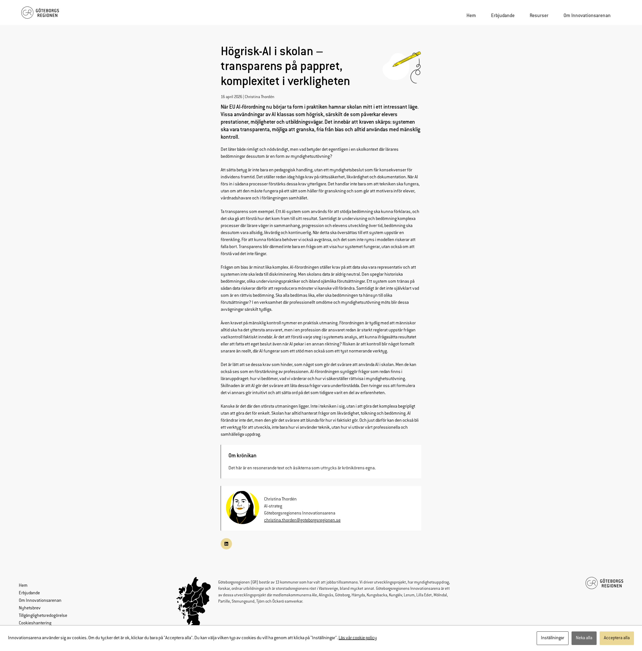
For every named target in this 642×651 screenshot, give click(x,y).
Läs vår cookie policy (358, 638)
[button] (226, 543)
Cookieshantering (35, 623)
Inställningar (552, 638)
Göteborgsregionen (234, 582)
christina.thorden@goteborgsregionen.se (302, 520)
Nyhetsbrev (30, 608)
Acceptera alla (617, 638)
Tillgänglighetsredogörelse (43, 615)
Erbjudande (29, 593)
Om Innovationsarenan (40, 600)
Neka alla (584, 638)
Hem (23, 585)
